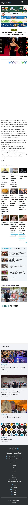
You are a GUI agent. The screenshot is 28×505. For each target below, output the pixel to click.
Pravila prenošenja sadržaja (14, 481)
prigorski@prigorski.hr (13, 456)
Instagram (15, 490)
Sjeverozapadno (14, 463)
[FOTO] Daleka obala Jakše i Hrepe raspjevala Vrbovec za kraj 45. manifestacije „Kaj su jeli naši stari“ (13, 367)
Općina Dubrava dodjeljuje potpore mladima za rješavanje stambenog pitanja (17, 266)
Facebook (15, 487)
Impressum (14, 475)
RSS (15, 485)
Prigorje (14, 465)
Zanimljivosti (14, 29)
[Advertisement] (14, 78)
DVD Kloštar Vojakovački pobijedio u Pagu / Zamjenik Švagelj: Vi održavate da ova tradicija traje (17, 272)
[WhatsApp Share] (22, 62)
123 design (14, 502)
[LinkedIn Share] (25, 62)
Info (14, 473)
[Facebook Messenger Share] (9, 62)
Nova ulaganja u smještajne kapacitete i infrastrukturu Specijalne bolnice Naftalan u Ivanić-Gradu (16, 259)
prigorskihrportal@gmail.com (15, 458)
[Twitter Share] (19, 62)
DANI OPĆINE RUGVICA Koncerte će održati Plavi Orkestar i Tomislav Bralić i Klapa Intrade (17, 253)
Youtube (15, 492)
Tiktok (15, 494)
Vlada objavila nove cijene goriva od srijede (17, 278)
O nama (14, 471)
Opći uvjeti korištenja (14, 479)
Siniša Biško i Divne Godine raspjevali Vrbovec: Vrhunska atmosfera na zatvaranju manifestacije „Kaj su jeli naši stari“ (13, 392)
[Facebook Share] (12, 62)
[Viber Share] (15, 62)
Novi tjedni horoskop (6, 439)
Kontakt (14, 477)
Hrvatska (14, 461)
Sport (14, 467)
